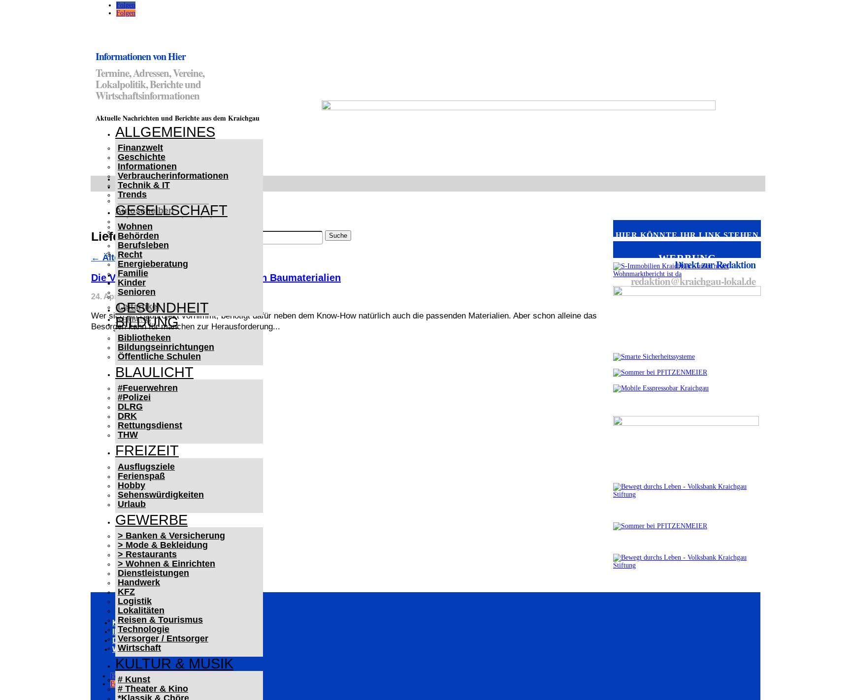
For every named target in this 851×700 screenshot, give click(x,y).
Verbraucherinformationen (173, 176)
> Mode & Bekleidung (163, 545)
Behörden (138, 236)
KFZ (126, 592)
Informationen (147, 166)
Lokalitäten (141, 610)
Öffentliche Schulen (159, 356)
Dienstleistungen (153, 573)
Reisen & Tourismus (160, 620)
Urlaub (132, 504)
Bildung (147, 322)
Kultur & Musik (174, 663)
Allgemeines (165, 132)
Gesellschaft (171, 210)
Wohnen (135, 226)
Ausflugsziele (146, 467)
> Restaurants (147, 554)
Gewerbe (151, 520)
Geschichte (141, 157)
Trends (132, 194)
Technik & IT (144, 185)
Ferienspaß (141, 476)
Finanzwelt (140, 148)
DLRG (130, 407)
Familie (133, 273)
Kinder (132, 282)
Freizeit (147, 450)
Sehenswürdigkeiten (161, 495)
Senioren (137, 292)
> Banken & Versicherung (171, 536)
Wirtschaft (139, 648)
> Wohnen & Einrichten (166, 564)
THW (128, 435)
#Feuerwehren (148, 388)
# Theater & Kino (153, 689)
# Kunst (134, 679)
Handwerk (139, 582)
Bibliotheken (144, 338)
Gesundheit (162, 308)
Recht (130, 254)
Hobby (131, 485)
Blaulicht (154, 372)
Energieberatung (153, 264)
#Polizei (134, 397)
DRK (127, 416)
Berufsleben (143, 245)
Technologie (143, 629)
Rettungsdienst (150, 425)
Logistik (135, 601)
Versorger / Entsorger (163, 638)
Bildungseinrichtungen (166, 347)
